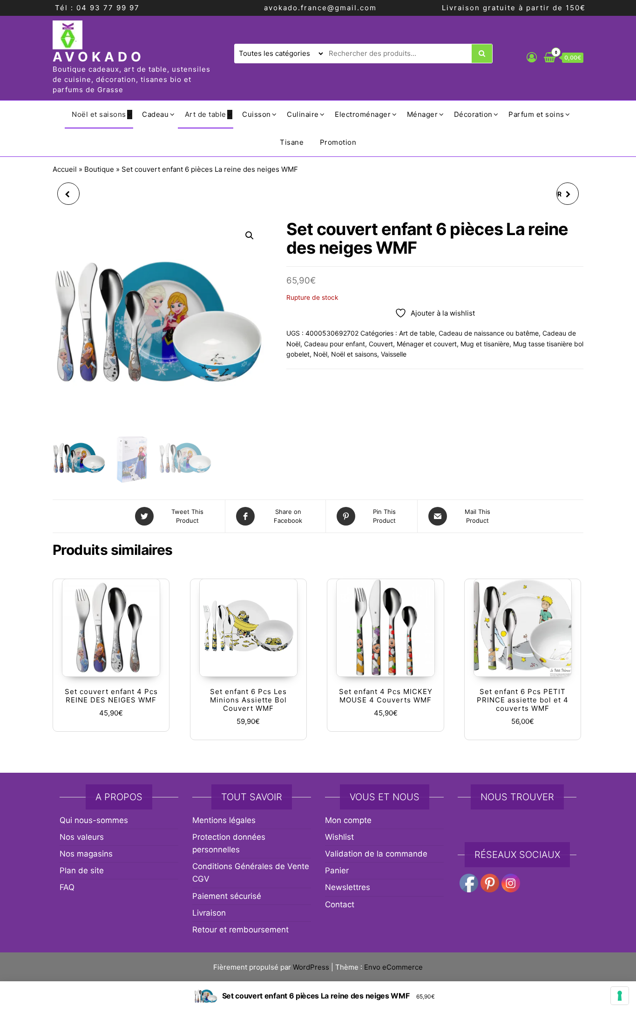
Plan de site (82, 870)
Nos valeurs (82, 837)
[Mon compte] (532, 57)
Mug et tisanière (484, 344)
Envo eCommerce (393, 967)
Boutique (99, 169)
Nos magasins (86, 853)
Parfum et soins (536, 114)
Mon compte (348, 820)
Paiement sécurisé (226, 896)
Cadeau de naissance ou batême (489, 333)
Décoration (473, 114)
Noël (320, 354)
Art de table (205, 114)
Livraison (209, 913)
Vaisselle (393, 354)
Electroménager (363, 114)
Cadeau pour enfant (334, 344)
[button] (249, 235)
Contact (339, 904)
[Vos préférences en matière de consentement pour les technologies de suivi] (620, 996)
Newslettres (347, 887)
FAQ (67, 887)
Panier (337, 870)
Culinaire (303, 114)
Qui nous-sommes (94, 820)
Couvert (381, 344)
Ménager (422, 114)
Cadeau (155, 114)
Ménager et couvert (427, 344)
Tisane (292, 142)
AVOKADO (99, 57)
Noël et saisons (99, 114)
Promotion (338, 142)
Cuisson (256, 114)
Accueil (65, 169)
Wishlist (339, 837)
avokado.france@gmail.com (320, 7)
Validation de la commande (376, 853)
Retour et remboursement (240, 929)
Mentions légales (224, 820)
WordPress (311, 967)
